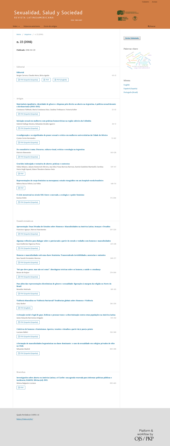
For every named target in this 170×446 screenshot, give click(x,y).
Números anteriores (32, 26)
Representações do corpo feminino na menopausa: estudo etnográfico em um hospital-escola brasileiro (60, 180)
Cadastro (145, 2)
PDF (47, 80)
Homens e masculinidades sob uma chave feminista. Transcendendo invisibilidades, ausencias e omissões (61, 255)
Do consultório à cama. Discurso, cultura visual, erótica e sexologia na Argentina (51, 149)
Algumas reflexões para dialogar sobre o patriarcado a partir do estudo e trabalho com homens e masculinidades (64, 241)
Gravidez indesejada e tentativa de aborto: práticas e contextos (43, 164)
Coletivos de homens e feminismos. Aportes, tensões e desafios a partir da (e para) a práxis (55, 329)
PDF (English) (61, 80)
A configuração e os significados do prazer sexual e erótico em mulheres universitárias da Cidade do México (62, 135)
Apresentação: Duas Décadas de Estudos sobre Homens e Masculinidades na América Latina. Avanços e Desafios (63, 226)
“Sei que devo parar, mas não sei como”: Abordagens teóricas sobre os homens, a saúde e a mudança (58, 269)
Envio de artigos (50, 26)
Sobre (15, 26)
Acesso (154, 2)
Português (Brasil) (131, 92)
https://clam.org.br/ (25, 419)
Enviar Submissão (132, 38)
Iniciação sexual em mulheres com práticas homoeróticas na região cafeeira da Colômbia (54, 121)
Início (19, 34)
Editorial (20, 72)
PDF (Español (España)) (29, 80)
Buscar (152, 26)
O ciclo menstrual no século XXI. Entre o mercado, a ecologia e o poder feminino (50, 195)
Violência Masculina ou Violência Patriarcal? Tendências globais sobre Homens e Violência (55, 300)
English (127, 85)
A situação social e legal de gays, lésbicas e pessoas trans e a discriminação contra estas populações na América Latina (66, 315)
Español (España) (130, 88)
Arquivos (27, 34)
